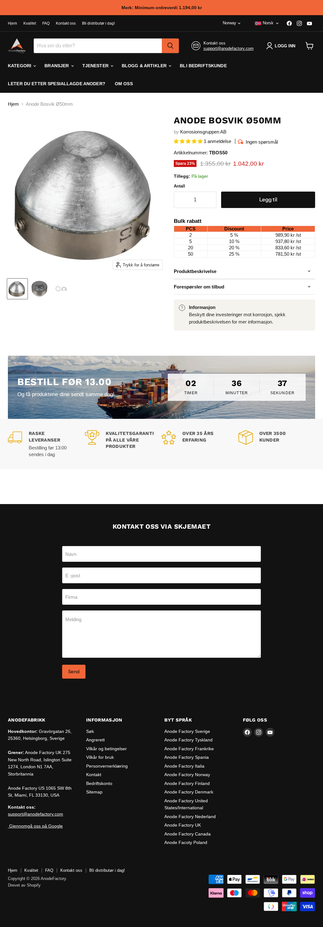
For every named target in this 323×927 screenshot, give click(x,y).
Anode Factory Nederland (190, 816)
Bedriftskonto (99, 783)
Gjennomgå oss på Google (35, 826)
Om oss (124, 83)
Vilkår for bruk (100, 757)
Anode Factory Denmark (188, 791)
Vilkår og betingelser (106, 748)
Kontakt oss (66, 23)
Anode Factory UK (182, 825)
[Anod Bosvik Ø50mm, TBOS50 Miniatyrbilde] (17, 289)
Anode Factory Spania (186, 757)
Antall (179, 186)
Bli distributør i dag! (98, 23)
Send (73, 671)
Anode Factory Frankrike (189, 748)
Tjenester (96, 65)
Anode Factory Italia (184, 766)
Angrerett (95, 739)
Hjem (12, 23)
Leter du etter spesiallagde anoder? (56, 83)
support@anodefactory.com (228, 48)
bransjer (57, 65)
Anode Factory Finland (187, 783)
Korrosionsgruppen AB (203, 131)
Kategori (20, 65)
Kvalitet (29, 23)
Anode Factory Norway (187, 774)
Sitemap (94, 791)
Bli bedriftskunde (203, 65)
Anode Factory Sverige (187, 731)
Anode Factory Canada (187, 833)
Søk (90, 731)
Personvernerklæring (107, 766)
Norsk (268, 23)
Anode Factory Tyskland (188, 739)
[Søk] (170, 46)
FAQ (46, 23)
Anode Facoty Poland (185, 842)
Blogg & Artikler (145, 65)
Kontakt (93, 774)
